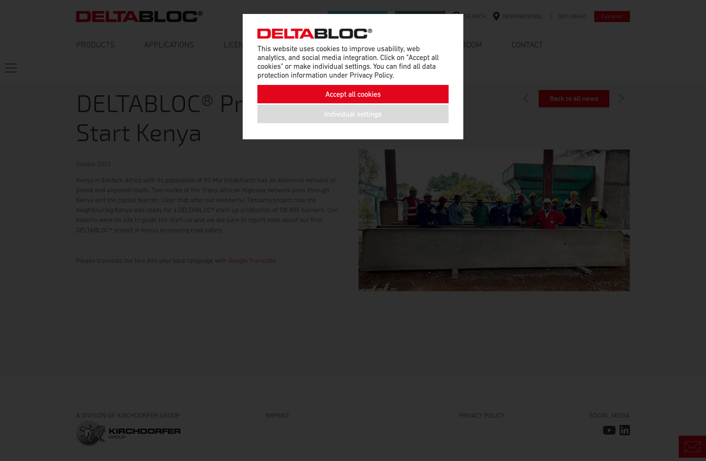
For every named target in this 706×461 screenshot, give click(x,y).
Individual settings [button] (353, 114)
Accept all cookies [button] (353, 94)
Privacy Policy (371, 75)
